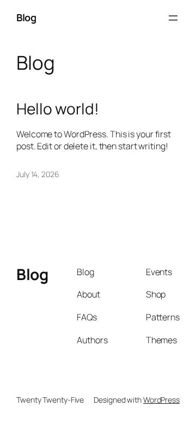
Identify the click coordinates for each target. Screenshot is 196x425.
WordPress (161, 399)
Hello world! (57, 109)
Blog (26, 17)
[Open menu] (173, 18)
